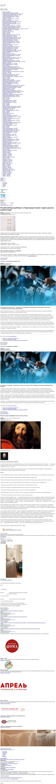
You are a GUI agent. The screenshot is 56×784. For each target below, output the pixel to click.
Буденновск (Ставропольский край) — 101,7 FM (12, 26)
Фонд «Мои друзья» (10, 759)
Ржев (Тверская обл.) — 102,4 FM (9, 108)
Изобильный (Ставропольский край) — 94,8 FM (12, 54)
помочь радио (3, 178)
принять (2, 783)
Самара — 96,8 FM (6, 112)
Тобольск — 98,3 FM (6, 170)
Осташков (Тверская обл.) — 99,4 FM (10, 102)
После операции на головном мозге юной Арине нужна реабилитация (13, 616)
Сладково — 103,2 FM (7, 172)
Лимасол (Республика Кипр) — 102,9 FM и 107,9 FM (12, 76)
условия (8, 540)
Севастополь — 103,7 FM (7, 117)
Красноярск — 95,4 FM (7, 73)
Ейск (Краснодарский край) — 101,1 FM (10, 44)
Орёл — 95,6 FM (6, 99)
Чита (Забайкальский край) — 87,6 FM (10, 146)
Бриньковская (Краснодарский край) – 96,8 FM (11, 23)
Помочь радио (3, 543)
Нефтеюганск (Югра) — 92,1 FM (9, 88)
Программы (5, 182)
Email (1, 585)
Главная (1, 205)
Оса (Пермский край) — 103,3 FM (9, 101)
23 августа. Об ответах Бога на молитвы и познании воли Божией (15, 340)
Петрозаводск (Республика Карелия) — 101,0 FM (12, 106)
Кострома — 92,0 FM (6, 70)
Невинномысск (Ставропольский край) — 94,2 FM (12, 86)
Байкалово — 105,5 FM (7, 155)
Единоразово (10, 539)
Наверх (1, 748)
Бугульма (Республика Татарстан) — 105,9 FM (11, 25)
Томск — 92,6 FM (6, 133)
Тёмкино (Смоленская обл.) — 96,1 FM (10, 128)
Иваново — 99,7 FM (6, 52)
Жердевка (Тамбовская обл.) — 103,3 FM (10, 48)
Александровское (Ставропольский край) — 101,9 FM (13, 13)
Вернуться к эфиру (3, 8)
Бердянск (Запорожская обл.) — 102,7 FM (10, 20)
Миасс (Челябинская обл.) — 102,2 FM (10, 82)
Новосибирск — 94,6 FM (7, 93)
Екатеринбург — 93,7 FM (7, 45)
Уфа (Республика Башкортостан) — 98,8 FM (11, 139)
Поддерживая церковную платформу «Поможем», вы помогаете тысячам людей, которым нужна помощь (20, 628)
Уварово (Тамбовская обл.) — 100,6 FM (10, 137)
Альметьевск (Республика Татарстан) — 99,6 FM (12, 14)
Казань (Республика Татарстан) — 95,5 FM (11, 58)
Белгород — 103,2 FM (7, 19)
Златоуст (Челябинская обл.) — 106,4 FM (10, 51)
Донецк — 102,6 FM (6, 43)
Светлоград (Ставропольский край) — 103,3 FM (12, 116)
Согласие (6, 592)
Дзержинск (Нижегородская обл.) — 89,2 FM (11, 41)
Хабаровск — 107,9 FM (7, 141)
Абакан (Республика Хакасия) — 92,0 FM (10, 12)
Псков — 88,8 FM (6, 105)
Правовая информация (4, 775)
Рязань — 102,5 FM (6, 111)
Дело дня (2, 177)
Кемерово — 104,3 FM (7, 62)
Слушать (2, 609)
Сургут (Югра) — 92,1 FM (7, 124)
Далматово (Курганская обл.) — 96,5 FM (10, 40)
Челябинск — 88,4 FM (7, 144)
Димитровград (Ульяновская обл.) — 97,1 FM (11, 42)
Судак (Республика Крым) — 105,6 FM (10, 123)
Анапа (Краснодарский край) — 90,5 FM (10, 15)
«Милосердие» (17, 759)
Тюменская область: (6, 152)
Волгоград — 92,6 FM (7, 30)
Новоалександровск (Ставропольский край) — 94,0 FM (13, 91)
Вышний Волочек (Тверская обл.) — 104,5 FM (11, 34)
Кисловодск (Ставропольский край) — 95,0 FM (11, 67)
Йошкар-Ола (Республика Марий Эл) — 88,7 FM (12, 57)
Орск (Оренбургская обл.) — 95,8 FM (10, 100)
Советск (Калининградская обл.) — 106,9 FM (11, 120)
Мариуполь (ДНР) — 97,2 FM (8, 79)
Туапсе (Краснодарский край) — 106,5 (10, 135)
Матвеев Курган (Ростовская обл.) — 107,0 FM (11, 80)
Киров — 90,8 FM (6, 65)
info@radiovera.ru (3, 763)
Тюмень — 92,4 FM (6, 136)
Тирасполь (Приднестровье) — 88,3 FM (10, 129)
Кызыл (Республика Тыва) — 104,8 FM (10, 75)
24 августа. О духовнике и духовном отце (10, 338)
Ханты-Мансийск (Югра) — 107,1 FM (10, 142)
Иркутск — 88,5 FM (6, 56)
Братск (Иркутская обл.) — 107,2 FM (9, 22)
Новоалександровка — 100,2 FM (9, 169)
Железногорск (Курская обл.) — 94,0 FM (10, 47)
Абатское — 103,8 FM (7, 153)
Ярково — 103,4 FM (6, 175)
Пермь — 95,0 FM (6, 104)
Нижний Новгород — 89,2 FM (8, 89)
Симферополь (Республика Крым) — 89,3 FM (11, 118)
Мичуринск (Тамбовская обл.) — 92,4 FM (10, 83)
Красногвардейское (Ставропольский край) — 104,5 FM (13, 71)
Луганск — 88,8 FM (6, 78)
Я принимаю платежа (7, 540)
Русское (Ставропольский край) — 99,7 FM (11, 110)
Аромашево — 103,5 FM (7, 154)
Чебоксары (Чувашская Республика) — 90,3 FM (11, 143)
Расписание (5, 183)
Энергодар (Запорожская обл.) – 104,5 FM (10, 147)
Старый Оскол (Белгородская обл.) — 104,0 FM (11, 122)
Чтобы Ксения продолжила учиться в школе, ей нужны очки (11, 610)
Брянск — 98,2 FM (6, 24)
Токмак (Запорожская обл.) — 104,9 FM (10, 131)
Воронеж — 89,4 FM (6, 33)
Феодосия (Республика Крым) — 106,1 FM (11, 140)
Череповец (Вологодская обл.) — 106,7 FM (11, 145)
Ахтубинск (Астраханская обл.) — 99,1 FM (11, 18)
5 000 (5, 536)
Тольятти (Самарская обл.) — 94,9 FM (10, 132)
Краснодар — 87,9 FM (7, 72)
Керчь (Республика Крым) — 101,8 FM (10, 63)
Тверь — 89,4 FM (6, 127)
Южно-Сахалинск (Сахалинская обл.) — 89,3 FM (12, 148)
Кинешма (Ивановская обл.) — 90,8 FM (10, 64)
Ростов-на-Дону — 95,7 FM (8, 109)
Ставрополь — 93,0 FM (7, 121)
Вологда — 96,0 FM (6, 32)
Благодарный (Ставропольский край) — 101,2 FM (12, 21)
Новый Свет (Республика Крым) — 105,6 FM (11, 96)
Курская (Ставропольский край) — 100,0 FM (11, 74)
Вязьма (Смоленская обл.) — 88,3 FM (10, 35)
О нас (4, 186)
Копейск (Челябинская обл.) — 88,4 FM (10, 69)
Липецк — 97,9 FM (6, 77)
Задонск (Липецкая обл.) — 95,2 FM (9, 49)
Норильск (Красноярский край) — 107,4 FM (11, 95)
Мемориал (5, 756)
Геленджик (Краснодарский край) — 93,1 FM (11, 38)
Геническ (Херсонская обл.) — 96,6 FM (10, 39)
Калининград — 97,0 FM (7, 59)
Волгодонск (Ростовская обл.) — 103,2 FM (11, 29)
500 (1, 536)
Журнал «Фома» (3, 759)
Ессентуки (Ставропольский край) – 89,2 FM (11, 46)
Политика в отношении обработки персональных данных (11, 777)
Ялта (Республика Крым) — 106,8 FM (10, 150)
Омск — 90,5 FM (6, 97)
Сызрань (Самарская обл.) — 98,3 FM (10, 125)
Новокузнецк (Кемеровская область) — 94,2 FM (12, 92)
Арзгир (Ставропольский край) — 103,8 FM (11, 16)
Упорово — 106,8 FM (7, 173)
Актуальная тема (3, 344)
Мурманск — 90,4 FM (7, 84)
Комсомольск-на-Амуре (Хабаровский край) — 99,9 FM (13, 68)
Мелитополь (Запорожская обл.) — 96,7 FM (11, 81)
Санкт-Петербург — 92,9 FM (8, 113)
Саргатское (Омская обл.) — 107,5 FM (10, 115)
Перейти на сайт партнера (5, 660)
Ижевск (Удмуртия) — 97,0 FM (8, 53)
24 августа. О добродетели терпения (9, 339)
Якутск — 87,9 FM (6, 149)
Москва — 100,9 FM (6, 11)
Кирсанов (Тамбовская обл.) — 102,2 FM (10, 66)
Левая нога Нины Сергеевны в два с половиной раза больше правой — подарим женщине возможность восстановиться (22, 622)
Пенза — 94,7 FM (6, 103)
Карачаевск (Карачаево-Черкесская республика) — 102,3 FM (14, 61)
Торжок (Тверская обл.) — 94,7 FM (9, 134)
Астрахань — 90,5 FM (7, 17)
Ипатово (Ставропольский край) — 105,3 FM (11, 55)
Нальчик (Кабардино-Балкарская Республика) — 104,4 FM (13, 85)
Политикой (4, 593)
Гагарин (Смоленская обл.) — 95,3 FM (10, 36)
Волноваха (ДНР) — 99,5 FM (8, 31)
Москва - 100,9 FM (3, 9)
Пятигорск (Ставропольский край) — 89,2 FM (11, 107)
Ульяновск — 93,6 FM (7, 138)
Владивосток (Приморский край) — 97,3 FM (11, 27)
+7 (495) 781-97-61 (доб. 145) (12, 763)
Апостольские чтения (4, 413)
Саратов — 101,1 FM (6, 114)
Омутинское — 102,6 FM (7, 171)
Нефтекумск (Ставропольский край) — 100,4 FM (12, 87)
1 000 (3, 536)
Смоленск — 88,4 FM (7, 119)
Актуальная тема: (13, 336)
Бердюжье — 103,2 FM (7, 156)
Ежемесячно (4, 539)
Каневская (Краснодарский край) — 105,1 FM (11, 60)
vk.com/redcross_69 (32, 255)
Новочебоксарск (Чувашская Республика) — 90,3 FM (12, 94)
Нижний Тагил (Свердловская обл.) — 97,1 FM (11, 90)
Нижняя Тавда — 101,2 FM (8, 168)
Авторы (4, 184)
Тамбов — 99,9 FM (6, 126)
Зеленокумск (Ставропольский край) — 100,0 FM (12, 50)
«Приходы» (22, 759)
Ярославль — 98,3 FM (7, 151)
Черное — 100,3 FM (6, 174)
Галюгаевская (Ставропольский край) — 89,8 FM (12, 37)
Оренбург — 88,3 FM (7, 98)
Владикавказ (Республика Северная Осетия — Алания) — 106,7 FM (15, 28)
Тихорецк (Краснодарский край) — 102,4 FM (11, 130)
